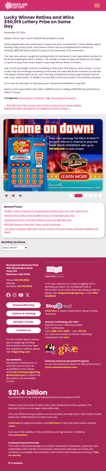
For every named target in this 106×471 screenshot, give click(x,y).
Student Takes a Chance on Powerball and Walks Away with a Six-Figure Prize (46, 211)
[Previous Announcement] (6, 195)
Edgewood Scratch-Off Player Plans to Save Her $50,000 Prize (37, 220)
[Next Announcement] (20, 195)
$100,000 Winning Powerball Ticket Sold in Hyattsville (32, 224)
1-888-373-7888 (59, 331)
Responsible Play (23, 305)
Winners (40, 98)
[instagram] (14, 295)
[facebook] (8, 295)
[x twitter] (27, 295)
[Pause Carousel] (13, 195)
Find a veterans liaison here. (61, 367)
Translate (17, 463)
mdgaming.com (20, 351)
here (66, 337)
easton (72, 98)
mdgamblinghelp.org (70, 293)
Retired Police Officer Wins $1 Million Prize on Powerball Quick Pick (39, 215)
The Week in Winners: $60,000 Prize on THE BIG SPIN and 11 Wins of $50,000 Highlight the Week (51, 230)
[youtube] (20, 295)
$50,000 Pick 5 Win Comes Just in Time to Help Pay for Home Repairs (42, 105)
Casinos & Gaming (23, 313)
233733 (82, 331)
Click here (50, 310)
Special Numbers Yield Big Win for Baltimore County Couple (37, 108)
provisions (21, 435)
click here (53, 423)
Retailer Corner (23, 322)
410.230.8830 (24, 286)
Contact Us (23, 330)
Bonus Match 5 (27, 98)
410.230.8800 (21, 280)
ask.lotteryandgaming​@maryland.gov (23, 373)
